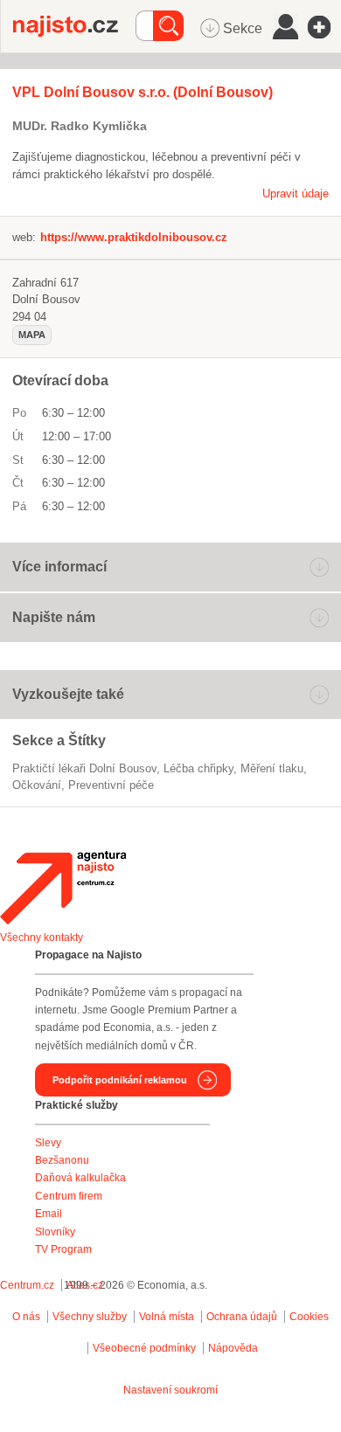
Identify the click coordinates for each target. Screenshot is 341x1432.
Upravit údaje (295, 193)
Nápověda (233, 1348)
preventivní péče (111, 785)
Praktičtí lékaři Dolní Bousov (84, 768)
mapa (31, 334)
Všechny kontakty (41, 937)
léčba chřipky (198, 768)
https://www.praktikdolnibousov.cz (133, 237)
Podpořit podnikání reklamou (119, 1080)
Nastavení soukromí (170, 1390)
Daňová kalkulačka (80, 1178)
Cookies (309, 1317)
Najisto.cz (74, 26)
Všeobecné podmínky (144, 1348)
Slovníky (55, 1232)
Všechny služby (90, 1317)
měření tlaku (271, 768)
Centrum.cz (27, 1285)
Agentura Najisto (63, 887)
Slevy (48, 1143)
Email (48, 1213)
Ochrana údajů (241, 1317)
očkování (36, 785)
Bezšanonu (62, 1160)
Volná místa (166, 1317)
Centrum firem (68, 1196)
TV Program (63, 1249)
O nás (26, 1317)
